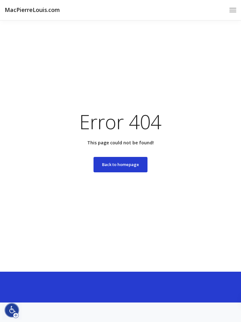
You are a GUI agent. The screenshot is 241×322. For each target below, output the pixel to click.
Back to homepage (120, 164)
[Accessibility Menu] (12, 310)
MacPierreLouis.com (32, 10)
